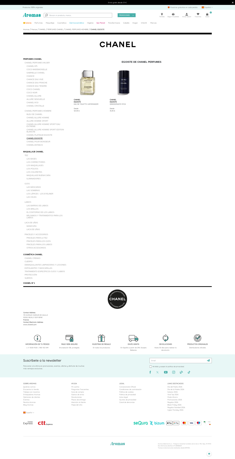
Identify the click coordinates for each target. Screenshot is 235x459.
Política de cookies (126, 392)
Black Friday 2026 (174, 405)
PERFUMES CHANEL (55, 29)
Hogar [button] (135, 23)
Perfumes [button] (39, 23)
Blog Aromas (28, 405)
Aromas (26, 29)
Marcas (153, 23)
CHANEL (42, 29)
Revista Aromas (29, 402)
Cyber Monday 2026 (175, 410)
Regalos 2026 (172, 402)
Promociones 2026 (174, 400)
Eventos (26, 400)
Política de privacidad (127, 394)
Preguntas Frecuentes (80, 389)
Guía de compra (77, 392)
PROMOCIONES (124, 15)
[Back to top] (209, 454)
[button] (101, 23)
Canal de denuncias (127, 402)
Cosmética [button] (61, 23)
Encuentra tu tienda (31, 389)
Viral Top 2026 (172, 394)
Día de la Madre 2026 (175, 389)
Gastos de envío (77, 394)
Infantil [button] (144, 23)
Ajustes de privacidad (127, 400)
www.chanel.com (30, 324)
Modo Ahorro (172, 397)
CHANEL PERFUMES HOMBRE (77, 29)
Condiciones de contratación (130, 389)
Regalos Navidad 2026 (176, 407)
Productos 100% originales (33, 7)
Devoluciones (76, 397)
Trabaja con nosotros (31, 392)
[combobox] (78, 15)
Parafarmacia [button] (114, 23)
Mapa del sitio (76, 405)
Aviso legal (123, 397)
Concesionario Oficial (127, 387)
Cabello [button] (126, 23)
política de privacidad (176, 366)
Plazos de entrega (78, 400)
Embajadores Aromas (31, 394)
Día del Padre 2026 (174, 387)
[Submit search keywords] (46, 15)
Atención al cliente (78, 402)
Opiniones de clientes (31, 397)
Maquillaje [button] (50, 23)
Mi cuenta (75, 387)
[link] (27, 23)
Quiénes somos (29, 387)
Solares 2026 (172, 392)
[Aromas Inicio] (32, 16)
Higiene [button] (90, 23)
